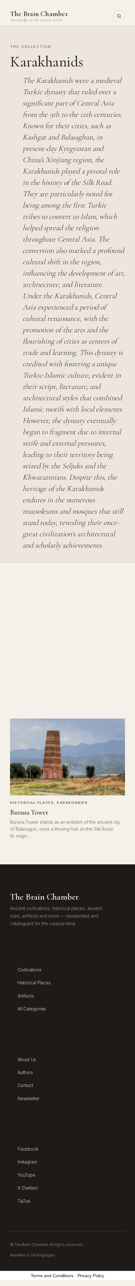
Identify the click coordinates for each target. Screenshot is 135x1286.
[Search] (119, 16)
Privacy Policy (91, 1275)
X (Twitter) (28, 1188)
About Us (27, 1059)
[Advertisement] (67, 640)
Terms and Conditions (52, 1275)
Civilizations (29, 969)
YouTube (26, 1175)
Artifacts (26, 996)
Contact (25, 1085)
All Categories (32, 1008)
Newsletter (29, 1098)
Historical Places (32, 802)
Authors (25, 1072)
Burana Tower (29, 812)
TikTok (24, 1201)
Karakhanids (72, 802)
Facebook (28, 1149)
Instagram (27, 1161)
